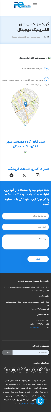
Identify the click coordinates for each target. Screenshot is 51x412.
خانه (45, 37)
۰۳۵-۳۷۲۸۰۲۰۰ (28, 68)
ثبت (38, 259)
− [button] (6, 96)
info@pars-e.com (36, 327)
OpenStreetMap (34, 125)
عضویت (7, 352)
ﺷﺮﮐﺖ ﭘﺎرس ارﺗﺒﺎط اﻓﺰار (29, 403)
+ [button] (6, 92)
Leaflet (24, 125)
